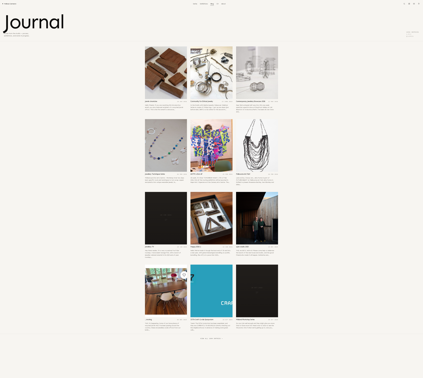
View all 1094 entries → (211, 338)
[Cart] (419, 4)
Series (195, 4)
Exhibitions (204, 4)
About (223, 4)
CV (218, 4)
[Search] (404, 4)
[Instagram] (409, 4)
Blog (212, 4)
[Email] (414, 4)
